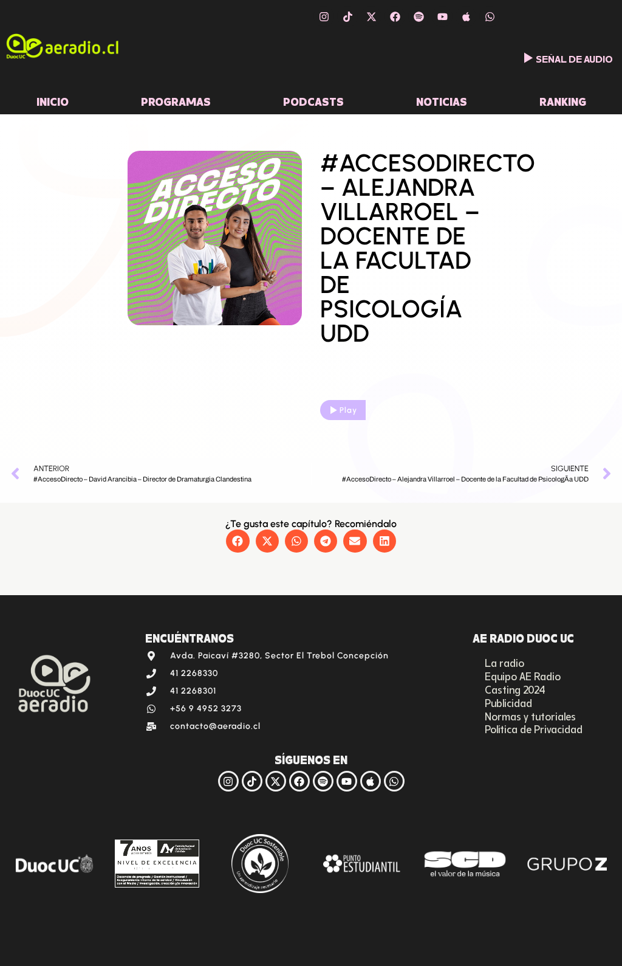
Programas (176, 100)
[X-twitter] (371, 16)
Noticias (441, 100)
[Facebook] (394, 16)
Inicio (52, 100)
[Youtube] (442, 16)
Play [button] (348, 410)
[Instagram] (323, 16)
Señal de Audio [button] (574, 57)
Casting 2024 (515, 688)
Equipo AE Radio (523, 675)
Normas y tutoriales (530, 715)
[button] (237, 541)
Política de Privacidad (534, 728)
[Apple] (466, 16)
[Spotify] (418, 16)
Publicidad (508, 702)
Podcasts (313, 100)
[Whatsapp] (489, 16)
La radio (504, 662)
